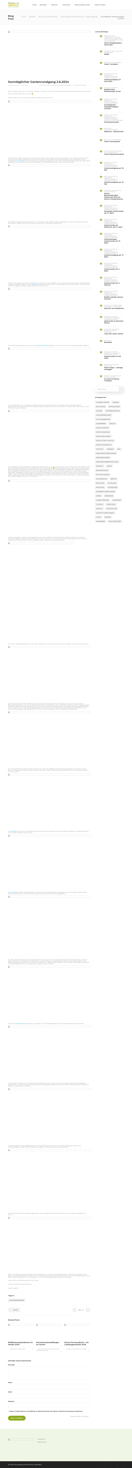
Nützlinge (100, 487)
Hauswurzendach (20, 1023)
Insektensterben (102, 457)
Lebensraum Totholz (112, 37)
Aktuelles (43, 5)
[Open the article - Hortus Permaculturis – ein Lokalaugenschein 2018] (70, 1332)
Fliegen (48, 1349)
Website (11, 1401)
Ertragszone (114, 406)
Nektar (113, 479)
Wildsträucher (115, 521)
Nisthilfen (100, 483)
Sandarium (15, 831)
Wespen (115, 88)
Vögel (121, 40)
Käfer (109, 466)
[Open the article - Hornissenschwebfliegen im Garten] (42, 1332)
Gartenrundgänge (16, 1300)
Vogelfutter (111, 508)
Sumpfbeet (14, 892)
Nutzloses (112, 483)
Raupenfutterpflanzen (105, 491)
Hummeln (110, 449)
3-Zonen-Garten (102, 402)
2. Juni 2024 (24, 85)
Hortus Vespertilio (104, 445)
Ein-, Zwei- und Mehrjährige (113, 51)
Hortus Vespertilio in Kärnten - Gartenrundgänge (112, 318)
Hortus (112, 423)
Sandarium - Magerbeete (113, 306)
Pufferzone (112, 487)
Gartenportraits (113, 411)
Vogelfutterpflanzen (105, 513)
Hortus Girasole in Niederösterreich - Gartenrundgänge (79, 17)
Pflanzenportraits (111, 130)
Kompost (99, 466)
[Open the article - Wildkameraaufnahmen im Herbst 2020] (14, 1332)
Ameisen (116, 402)
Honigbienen (101, 423)
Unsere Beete (113, 40)
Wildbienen (100, 521)
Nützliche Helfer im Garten (47, 1349)
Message (11, 1365)
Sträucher (108, 366)
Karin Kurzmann (15, 85)
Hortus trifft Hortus (105, 440)
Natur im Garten (102, 474)
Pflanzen (54, 5)
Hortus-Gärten (102, 428)
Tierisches (66, 5)
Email (10, 1392)
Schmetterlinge (102, 500)
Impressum (41, 1439)
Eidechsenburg (42, 345)
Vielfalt (99, 508)
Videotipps (111, 504)
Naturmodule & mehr (82, 5)
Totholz (99, 504)
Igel (113, 36)
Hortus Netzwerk (103, 436)
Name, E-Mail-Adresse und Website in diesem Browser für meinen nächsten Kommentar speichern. (46, 1411)
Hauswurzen (116, 151)
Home (34, 5)
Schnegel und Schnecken (113, 120)
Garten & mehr (100, 5)
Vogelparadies (109, 41)
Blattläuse (100, 406)
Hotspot (99, 449)
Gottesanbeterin (103, 419)
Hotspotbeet (35, 284)
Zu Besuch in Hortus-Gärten (76, 1349)
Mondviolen (21, 161)
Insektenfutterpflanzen (106, 453)
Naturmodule (101, 479)
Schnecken (116, 500)
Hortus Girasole (102, 432)
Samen (98, 496)
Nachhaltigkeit (102, 470)
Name (10, 1382)
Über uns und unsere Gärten (48, 17)
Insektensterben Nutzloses (107, 462)
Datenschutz (41, 1442)
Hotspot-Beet (117, 305)
